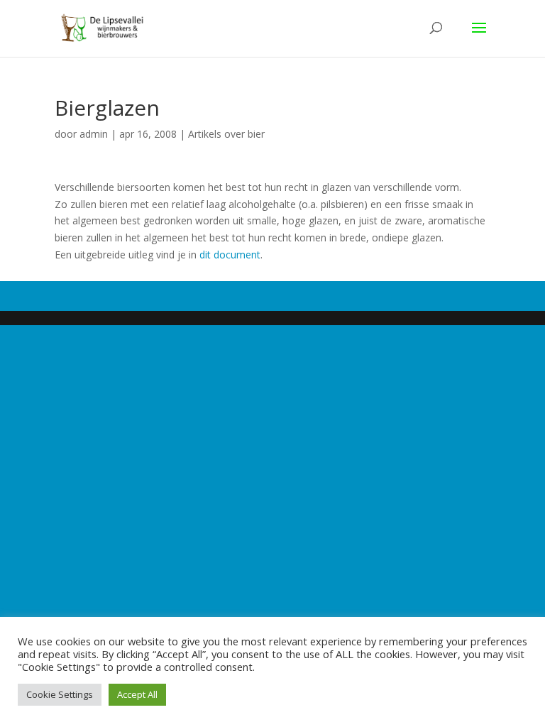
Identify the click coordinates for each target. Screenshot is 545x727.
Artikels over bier (226, 134)
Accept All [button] (137, 694)
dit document (229, 254)
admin (93, 134)
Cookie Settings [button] (59, 694)
